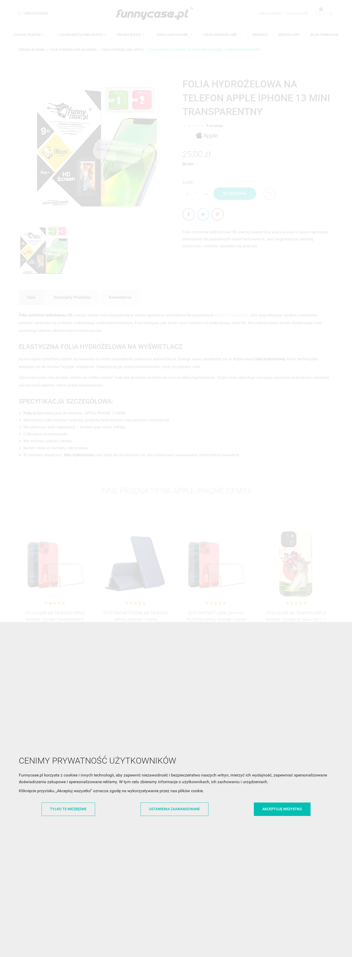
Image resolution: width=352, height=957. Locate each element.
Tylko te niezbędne (68, 809)
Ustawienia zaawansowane (174, 809)
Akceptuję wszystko (282, 809)
